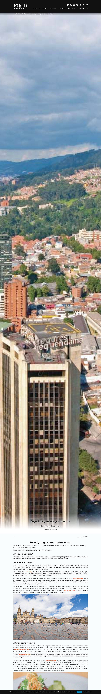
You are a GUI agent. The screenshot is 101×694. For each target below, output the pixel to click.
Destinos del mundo (27, 14)
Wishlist (62, 8)
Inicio (16, 14)
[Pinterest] (77, 5)
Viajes (45, 8)
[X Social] (83, 5)
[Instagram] (71, 5)
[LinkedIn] (74, 5)
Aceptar (79, 692)
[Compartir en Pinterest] (87, 537)
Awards (81, 8)
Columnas (72, 8)
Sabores (36, 8)
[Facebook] (68, 5)
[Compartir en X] (84, 537)
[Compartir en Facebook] (85, 537)
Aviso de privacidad (87, 692)
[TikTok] (80, 5)
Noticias (53, 8)
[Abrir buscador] (87, 8)
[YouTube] (87, 5)
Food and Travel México (52, 526)
